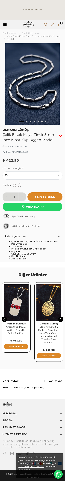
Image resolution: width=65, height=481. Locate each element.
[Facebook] (4, 453)
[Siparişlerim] (53, 24)
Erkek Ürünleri (10, 33)
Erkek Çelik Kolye (31, 33)
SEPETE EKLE (45, 196)
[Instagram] (12, 453)
